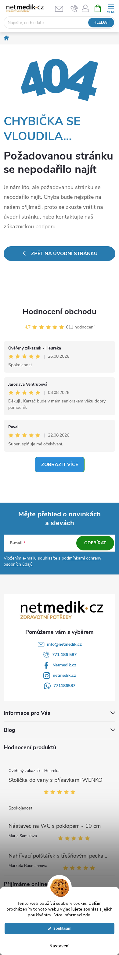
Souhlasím (62, 928)
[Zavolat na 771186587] (74, 8)
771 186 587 (64, 655)
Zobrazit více (59, 464)
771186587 (64, 686)
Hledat (101, 22)
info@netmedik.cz (64, 644)
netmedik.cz (64, 675)
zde (86, 915)
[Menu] (111, 8)
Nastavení (59, 946)
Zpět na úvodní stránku (64, 253)
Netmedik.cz (64, 665)
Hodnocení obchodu (59, 311)
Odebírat (95, 543)
